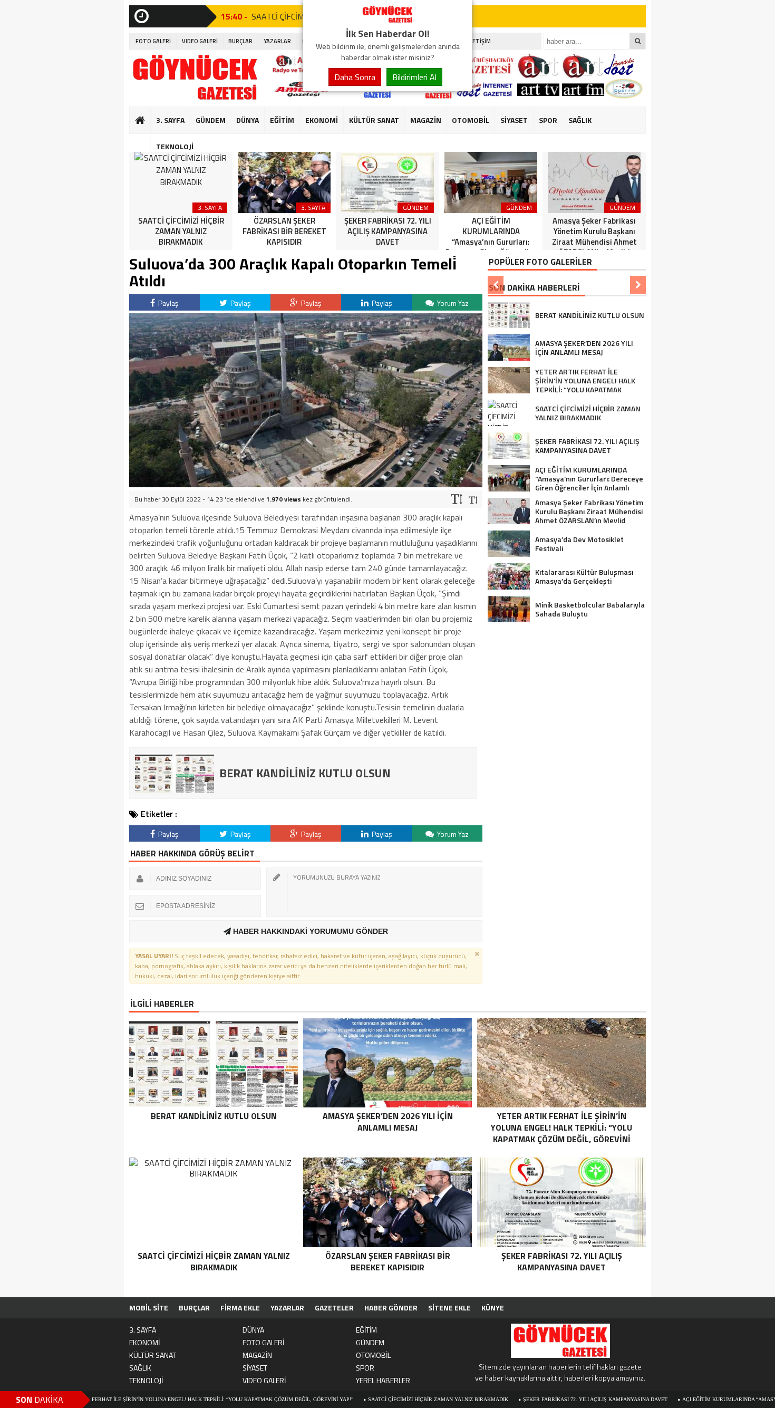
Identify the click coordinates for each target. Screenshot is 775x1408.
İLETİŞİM (479, 41)
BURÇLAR (240, 41)
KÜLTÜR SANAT (374, 120)
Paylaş (168, 302)
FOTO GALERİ (153, 41)
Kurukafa (145, 140)
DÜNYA (247, 120)
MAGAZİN (425, 120)
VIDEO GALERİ (200, 41)
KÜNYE (492, 1307)
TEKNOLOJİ (174, 146)
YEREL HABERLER (383, 1380)
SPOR (548, 120)
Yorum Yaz (452, 302)
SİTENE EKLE (449, 1307)
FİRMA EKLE (240, 1307)
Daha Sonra (354, 77)
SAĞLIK (580, 120)
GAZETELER (334, 1307)
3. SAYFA (170, 120)
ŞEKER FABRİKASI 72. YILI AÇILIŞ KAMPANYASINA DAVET (533, 1399)
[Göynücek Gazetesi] (387, 20)
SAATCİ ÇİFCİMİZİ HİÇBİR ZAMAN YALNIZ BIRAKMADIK (376, 1399)
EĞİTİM (282, 120)
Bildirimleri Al (414, 77)
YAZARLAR (277, 41)
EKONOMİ (321, 120)
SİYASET (514, 120)
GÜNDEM (211, 120)
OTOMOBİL (470, 120)
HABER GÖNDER (391, 1307)
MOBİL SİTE (148, 1307)
